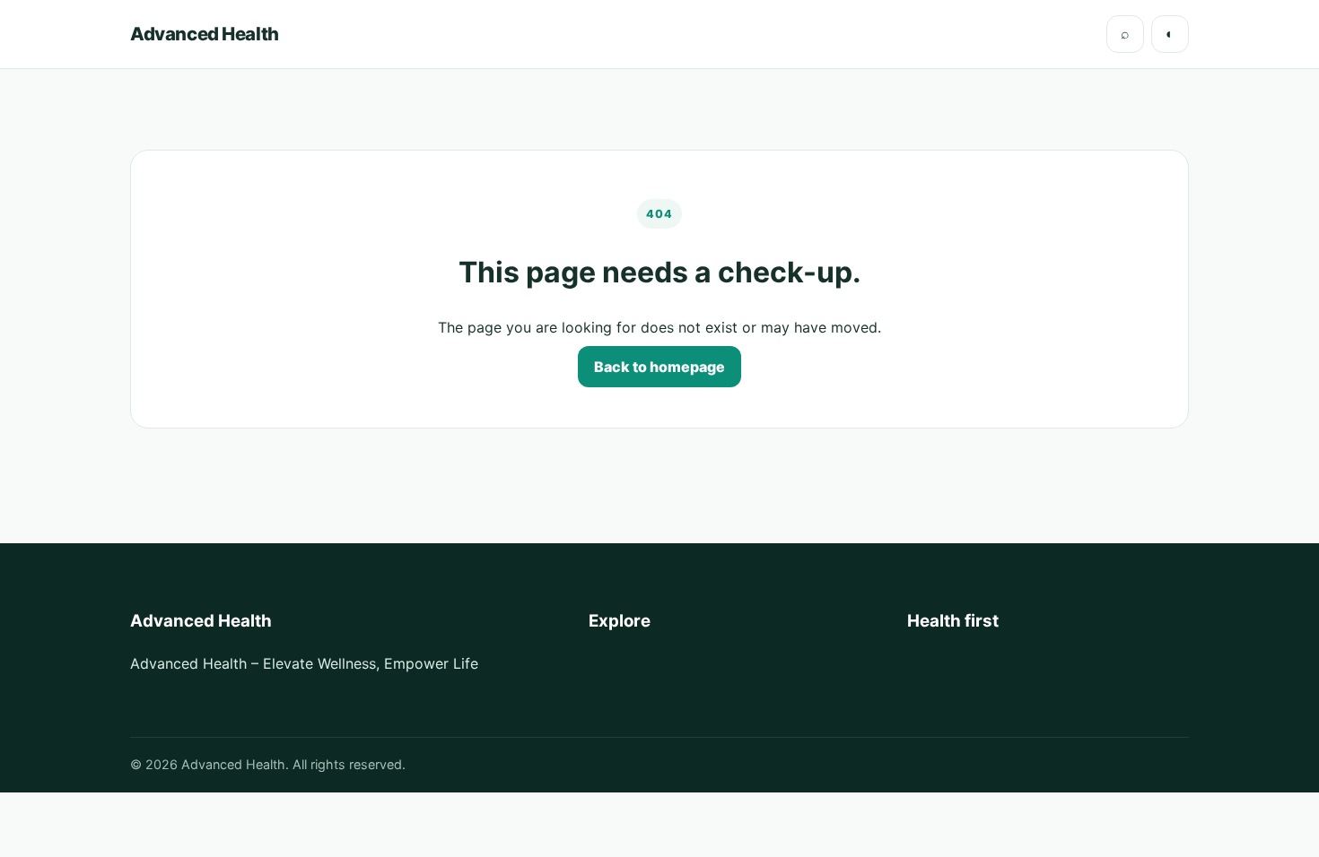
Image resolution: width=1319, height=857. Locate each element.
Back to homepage (659, 367)
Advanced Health (204, 33)
